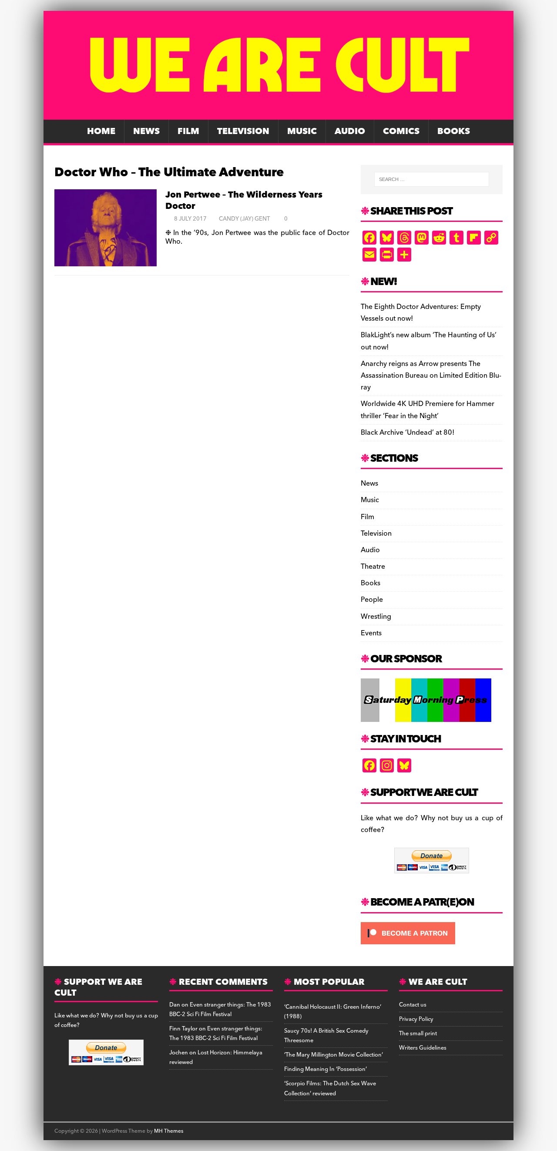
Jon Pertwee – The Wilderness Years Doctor (243, 201)
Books (453, 131)
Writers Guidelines (422, 1048)
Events (371, 633)
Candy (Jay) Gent (244, 219)
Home (101, 131)
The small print (418, 1033)
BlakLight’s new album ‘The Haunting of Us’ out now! (429, 341)
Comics (401, 131)
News (146, 131)
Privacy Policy (416, 1019)
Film (188, 131)
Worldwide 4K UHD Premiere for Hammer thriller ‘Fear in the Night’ (427, 410)
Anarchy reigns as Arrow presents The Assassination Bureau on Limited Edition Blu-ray (431, 375)
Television (243, 131)
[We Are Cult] (278, 113)
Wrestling (376, 617)
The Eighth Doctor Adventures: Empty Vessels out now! (421, 313)
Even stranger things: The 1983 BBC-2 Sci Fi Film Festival (220, 1009)
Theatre (373, 566)
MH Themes (168, 1131)
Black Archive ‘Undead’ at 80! (407, 432)
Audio (350, 131)
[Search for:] (432, 179)
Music (302, 131)
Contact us (412, 1005)
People (372, 600)
